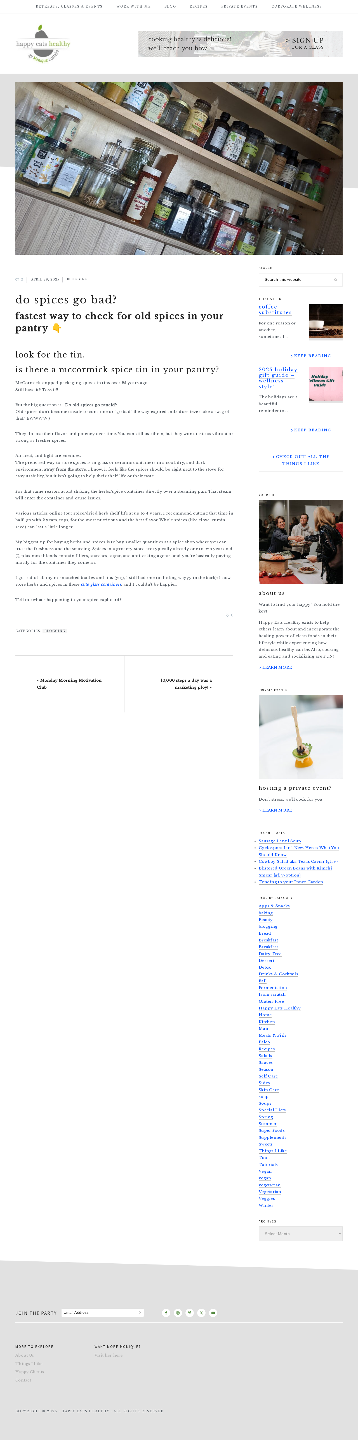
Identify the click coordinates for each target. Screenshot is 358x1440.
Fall (263, 981)
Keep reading (312, 356)
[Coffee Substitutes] (326, 322)
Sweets (266, 1144)
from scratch (272, 994)
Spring (266, 1117)
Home (265, 1015)
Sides (264, 1083)
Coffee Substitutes (275, 309)
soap (263, 1096)
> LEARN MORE (275, 667)
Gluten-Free (271, 1001)
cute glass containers (101, 584)
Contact (23, 1380)
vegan (265, 1178)
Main (264, 1028)
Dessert (266, 960)
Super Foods (272, 1130)
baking (266, 913)
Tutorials (268, 1164)
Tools (264, 1157)
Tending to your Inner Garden (291, 882)
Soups (265, 1103)
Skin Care (269, 1090)
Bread (265, 933)
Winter (266, 1205)
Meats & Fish (272, 1035)
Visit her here (109, 1355)
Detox (265, 967)
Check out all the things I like (303, 460)
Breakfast (268, 940)
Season (266, 1069)
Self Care (268, 1076)
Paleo (264, 1042)
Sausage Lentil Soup (280, 841)
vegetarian (270, 1185)
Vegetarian (270, 1191)
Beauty (266, 919)
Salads (265, 1055)
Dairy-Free (270, 954)
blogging (77, 279)
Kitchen (267, 1022)
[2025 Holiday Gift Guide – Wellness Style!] (326, 385)
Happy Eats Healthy (280, 1008)
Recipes (267, 1049)
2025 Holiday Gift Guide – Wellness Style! (278, 378)
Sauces (266, 1062)
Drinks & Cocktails (278, 974)
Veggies (267, 1198)
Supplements (272, 1137)
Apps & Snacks (274, 906)
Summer (268, 1123)
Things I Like (273, 1151)
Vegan (265, 1171)
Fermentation (273, 987)
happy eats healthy (57, 43)
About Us (24, 1355)
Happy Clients (29, 1371)
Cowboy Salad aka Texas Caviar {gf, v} (298, 861)
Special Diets (272, 1110)
